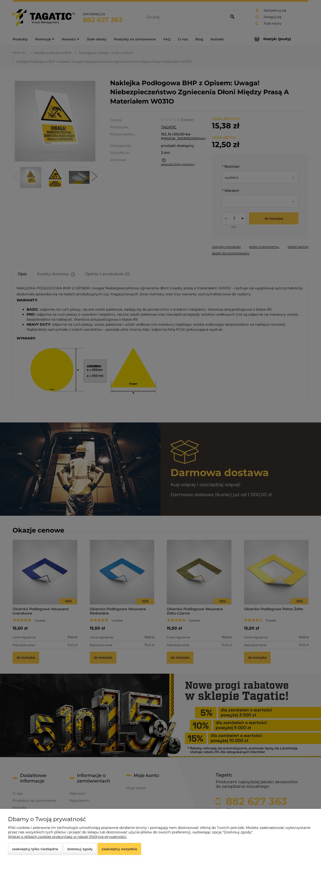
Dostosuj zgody (80, 849)
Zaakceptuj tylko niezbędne (35, 849)
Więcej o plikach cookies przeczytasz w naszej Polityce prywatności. (67, 836)
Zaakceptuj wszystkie (119, 849)
